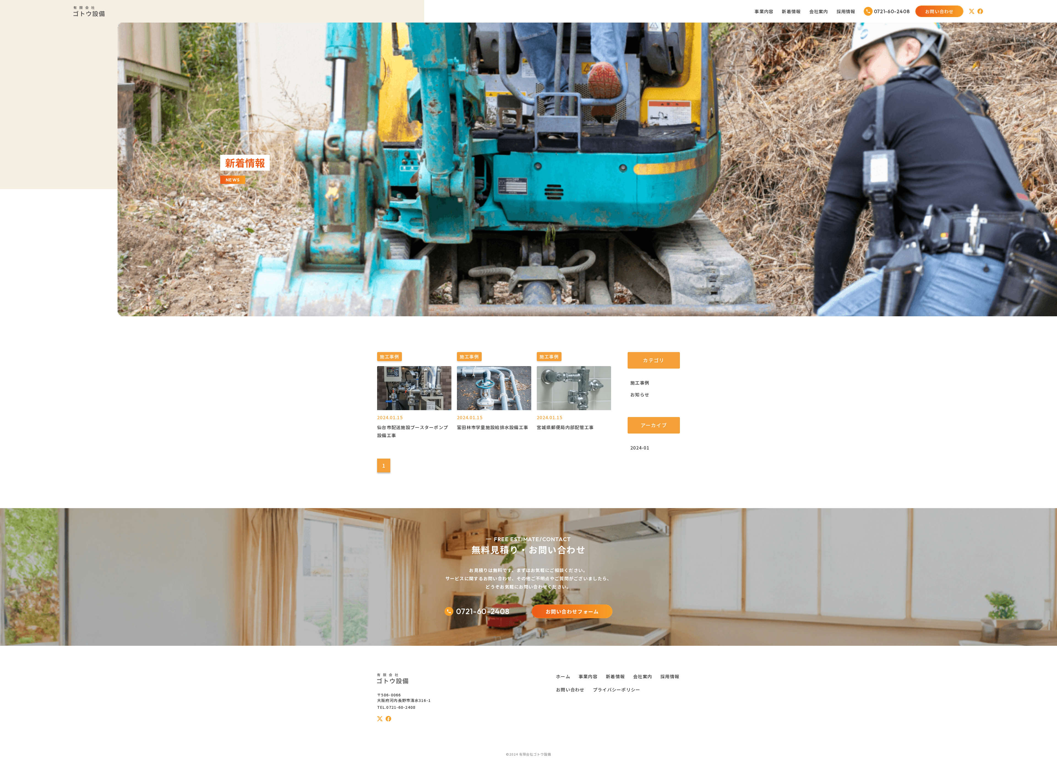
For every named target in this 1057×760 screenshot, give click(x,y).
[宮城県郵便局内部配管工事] (574, 408)
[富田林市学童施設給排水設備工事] (494, 408)
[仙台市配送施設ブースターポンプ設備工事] (414, 408)
